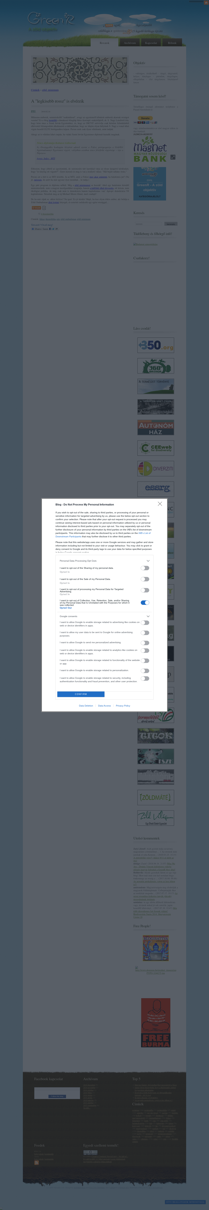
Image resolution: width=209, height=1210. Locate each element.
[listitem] (104, 561)
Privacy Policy (123, 705)
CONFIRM (81, 694)
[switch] (145, 568)
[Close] (161, 505)
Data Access (104, 705)
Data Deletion (86, 705)
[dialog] (104, 605)
